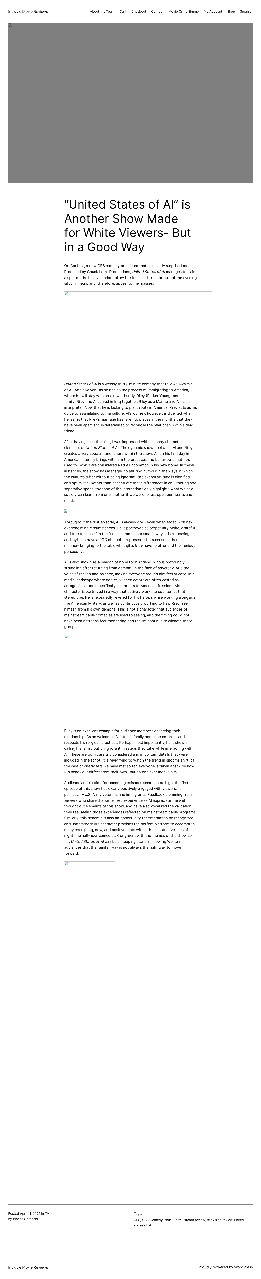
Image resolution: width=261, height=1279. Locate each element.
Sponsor (246, 11)
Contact (157, 11)
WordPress (243, 1267)
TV (47, 1213)
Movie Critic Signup (183, 11)
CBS (137, 1220)
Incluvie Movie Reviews (28, 11)
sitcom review (194, 1220)
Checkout (138, 11)
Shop (231, 11)
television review (219, 1220)
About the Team (102, 11)
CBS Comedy (152, 1220)
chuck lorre (173, 1220)
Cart (122, 11)
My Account (213, 11)
